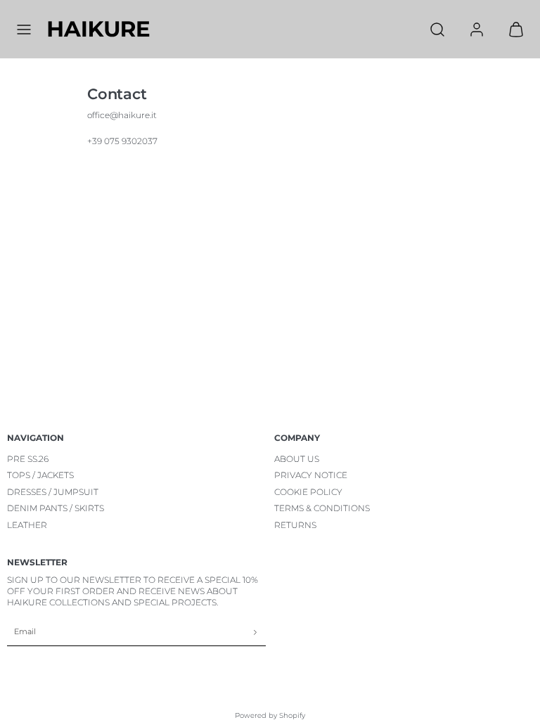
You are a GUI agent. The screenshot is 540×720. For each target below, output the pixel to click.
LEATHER (27, 525)
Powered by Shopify (270, 715)
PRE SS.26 (28, 459)
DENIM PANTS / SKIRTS (55, 508)
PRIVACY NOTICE (310, 475)
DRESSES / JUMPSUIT (52, 492)
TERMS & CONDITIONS (322, 508)
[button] (24, 29)
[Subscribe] (255, 632)
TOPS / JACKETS (40, 475)
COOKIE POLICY (308, 492)
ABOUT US (296, 459)
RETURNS (295, 525)
